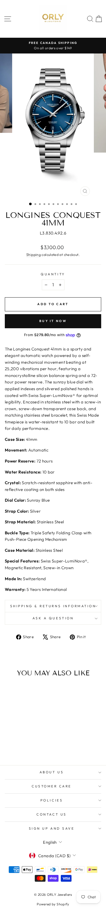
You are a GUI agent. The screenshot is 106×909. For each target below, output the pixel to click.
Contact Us (51, 814)
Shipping (33, 254)
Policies (51, 800)
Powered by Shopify (53, 904)
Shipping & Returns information (53, 606)
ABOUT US (52, 772)
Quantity (53, 274)
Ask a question (53, 618)
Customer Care (52, 786)
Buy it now (53, 321)
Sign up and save (52, 828)
